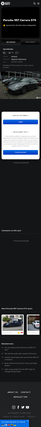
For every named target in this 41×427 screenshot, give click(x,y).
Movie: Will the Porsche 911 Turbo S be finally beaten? (21, 364)
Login (20, 122)
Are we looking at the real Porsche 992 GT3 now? (20, 349)
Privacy (31, 417)
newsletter (20, 397)
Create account (20, 152)
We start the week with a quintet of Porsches (21, 354)
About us (13, 392)
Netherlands (22, 59)
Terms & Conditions (13, 417)
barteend (14, 56)
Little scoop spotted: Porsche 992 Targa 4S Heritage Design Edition (20, 370)
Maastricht (14, 59)
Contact (26, 392)
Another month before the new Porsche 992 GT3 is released (22, 358)
